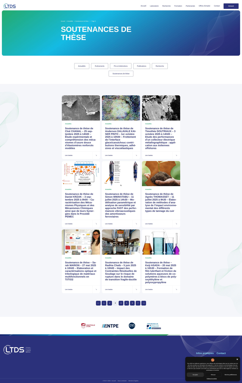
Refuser (213, 374)
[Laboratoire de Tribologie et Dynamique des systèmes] (9, 6)
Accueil (143, 6)
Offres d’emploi (204, 6)
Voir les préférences (231, 374)
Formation (178, 6)
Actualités (70, 21)
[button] (237, 359)
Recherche (166, 6)
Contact (217, 6)
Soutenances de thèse (81, 21)
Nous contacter (122, 380)
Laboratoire (154, 6)
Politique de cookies (212, 378)
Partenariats (190, 6)
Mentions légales (133, 380)
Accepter (195, 374)
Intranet (231, 6)
